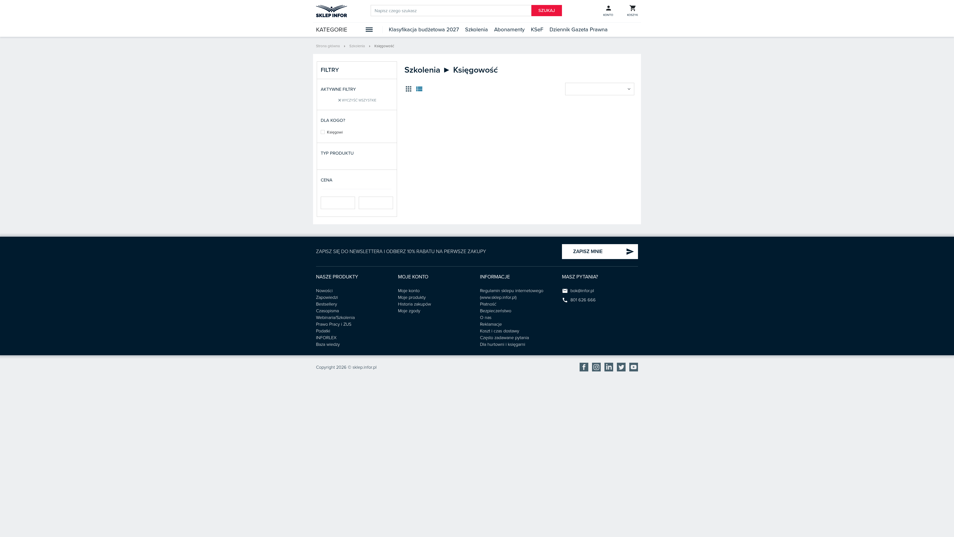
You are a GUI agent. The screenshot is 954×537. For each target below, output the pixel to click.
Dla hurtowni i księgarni (502, 344)
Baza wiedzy (328, 344)
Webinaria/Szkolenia (335, 317)
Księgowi (335, 132)
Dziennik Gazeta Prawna (579, 29)
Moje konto (409, 290)
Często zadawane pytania (504, 337)
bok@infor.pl (582, 290)
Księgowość (384, 46)
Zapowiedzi (327, 297)
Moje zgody (409, 310)
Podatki (323, 331)
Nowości (324, 290)
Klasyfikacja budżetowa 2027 (424, 29)
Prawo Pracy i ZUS (333, 324)
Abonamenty (509, 29)
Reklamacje (491, 324)
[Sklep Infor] (331, 10)
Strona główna (328, 46)
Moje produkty (412, 297)
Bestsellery (326, 304)
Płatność (488, 304)
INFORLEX (326, 337)
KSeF (537, 29)
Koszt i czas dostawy (499, 331)
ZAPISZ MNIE (603, 251)
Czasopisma (327, 310)
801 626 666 (583, 300)
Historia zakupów (414, 304)
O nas (485, 317)
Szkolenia (476, 29)
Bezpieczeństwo (495, 310)
